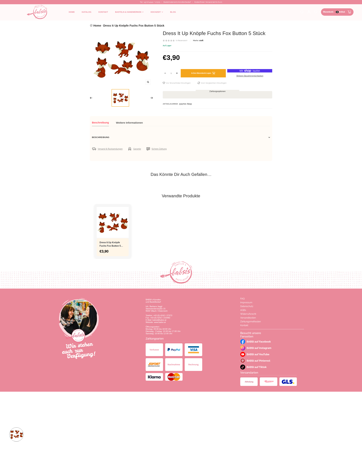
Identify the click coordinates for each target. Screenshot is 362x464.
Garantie (137, 149)
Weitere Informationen (129, 122)
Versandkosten (248, 317)
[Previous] (91, 98)
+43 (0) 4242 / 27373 (162, 315)
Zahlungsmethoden (250, 321)
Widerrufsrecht (248, 314)
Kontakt (244, 325)
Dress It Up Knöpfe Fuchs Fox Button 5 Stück (110, 244)
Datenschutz (246, 306)
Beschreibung (100, 122)
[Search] (302, 12)
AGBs (243, 310)
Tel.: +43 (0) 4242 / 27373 (150, 2)
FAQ (242, 298)
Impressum (246, 302)
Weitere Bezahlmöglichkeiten (249, 76)
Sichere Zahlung (159, 149)
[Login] (309, 12)
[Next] (151, 98)
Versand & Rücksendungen (110, 149)
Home (97, 25)
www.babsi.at (160, 322)
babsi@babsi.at (159, 320)
